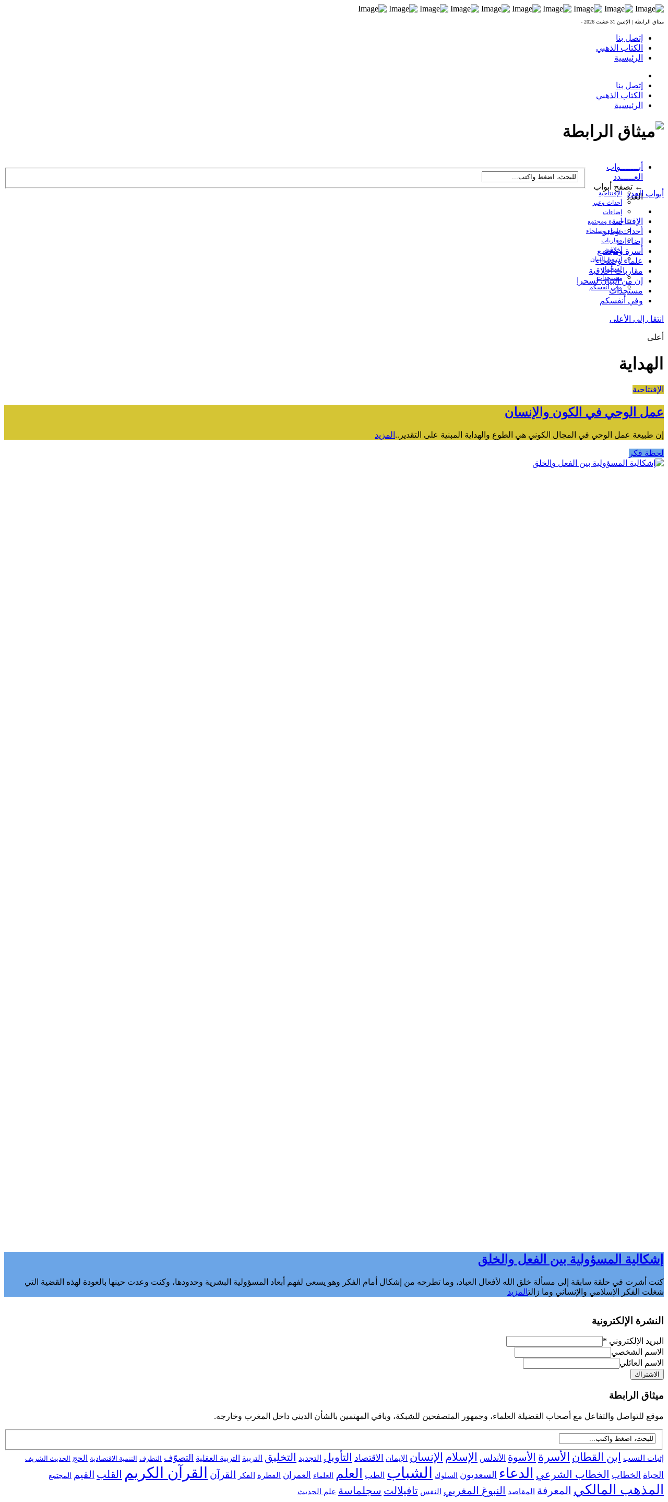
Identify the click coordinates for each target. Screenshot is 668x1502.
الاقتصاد (369, 1458)
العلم (349, 1473)
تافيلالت (401, 1490)
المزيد (385, 434)
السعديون (478, 1475)
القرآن (223, 1474)
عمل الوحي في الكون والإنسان (584, 412)
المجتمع (60, 1476)
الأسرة (554, 1457)
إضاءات (612, 212)
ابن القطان (596, 1457)
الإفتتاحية (610, 193)
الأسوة (522, 1457)
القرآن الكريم (166, 1472)
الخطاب (626, 1475)
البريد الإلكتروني (633, 1340)
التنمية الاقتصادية (113, 1458)
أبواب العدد (645, 193)
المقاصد (521, 1491)
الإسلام (461, 1457)
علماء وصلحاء (619, 260)
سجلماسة (359, 1490)
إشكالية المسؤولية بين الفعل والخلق (571, 1259)
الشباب (410, 1472)
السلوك (446, 1476)
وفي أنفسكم (605, 287)
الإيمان (397, 1458)
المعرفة (554, 1490)
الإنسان (426, 1457)
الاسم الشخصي (637, 1351)
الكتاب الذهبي (619, 47)
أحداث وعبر (607, 202)
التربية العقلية (218, 1457)
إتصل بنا (629, 37)
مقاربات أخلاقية (616, 270)
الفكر (246, 1475)
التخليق (280, 1457)
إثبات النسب (643, 1457)
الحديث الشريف (47, 1458)
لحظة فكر (646, 453)
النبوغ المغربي (475, 1490)
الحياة (653, 1475)
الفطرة (269, 1475)
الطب (375, 1475)
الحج (80, 1457)
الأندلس (493, 1457)
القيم (84, 1474)
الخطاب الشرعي (573, 1474)
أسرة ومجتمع (605, 221)
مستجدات (626, 290)
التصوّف (179, 1458)
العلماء (323, 1476)
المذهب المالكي (619, 1489)
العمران (297, 1475)
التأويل (338, 1457)
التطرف (150, 1458)
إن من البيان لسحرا (610, 280)
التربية (252, 1458)
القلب (109, 1474)
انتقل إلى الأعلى (637, 318)
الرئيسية (628, 57)
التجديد (310, 1457)
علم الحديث (316, 1491)
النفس (431, 1491)
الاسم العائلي (641, 1362)
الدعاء (516, 1473)
